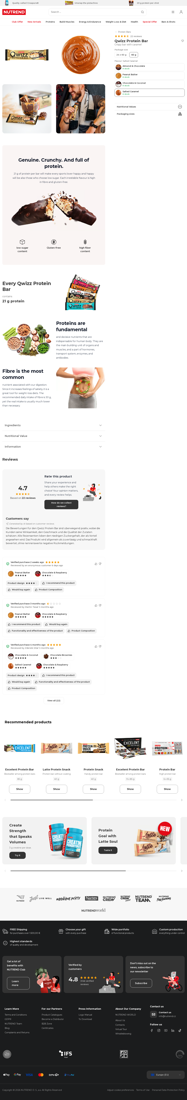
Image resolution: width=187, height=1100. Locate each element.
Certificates (47, 1028)
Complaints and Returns (17, 1032)
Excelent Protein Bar (19, 769)
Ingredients (13, 425)
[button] (182, 800)
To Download (85, 1019)
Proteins (50, 21)
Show (19, 789)
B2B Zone (47, 1023)
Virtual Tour (121, 1029)
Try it (17, 855)
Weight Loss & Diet (116, 21)
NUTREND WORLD (125, 1014)
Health (134, 21)
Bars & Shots (168, 21)
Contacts (120, 1025)
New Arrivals (34, 21)
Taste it (108, 850)
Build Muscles (67, 21)
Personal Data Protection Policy (168, 1090)
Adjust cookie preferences (120, 1090)
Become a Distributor (53, 1019)
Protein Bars (124, 32)
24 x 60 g (121, 54)
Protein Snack (93, 769)
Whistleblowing (123, 1033)
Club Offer (17, 21)
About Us (120, 1020)
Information (13, 446)
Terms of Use (143, 1090)
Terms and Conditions (16, 1014)
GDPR (8, 1019)
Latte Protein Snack (56, 769)
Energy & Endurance (90, 21)
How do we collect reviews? (61, 504)
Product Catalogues (52, 1014)
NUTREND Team (13, 1023)
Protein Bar (167, 769)
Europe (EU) (162, 1074)
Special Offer (150, 21)
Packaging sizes (126, 114)
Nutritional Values (126, 106)
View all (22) (53, 700)
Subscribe (141, 983)
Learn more (15, 983)
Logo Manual (85, 1014)
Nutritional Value (16, 436)
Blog (7, 1028)
